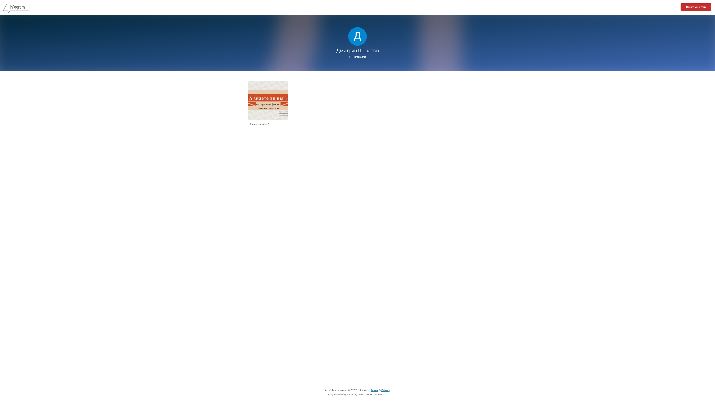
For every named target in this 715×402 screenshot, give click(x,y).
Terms (374, 390)
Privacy (385, 390)
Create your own (696, 7)
